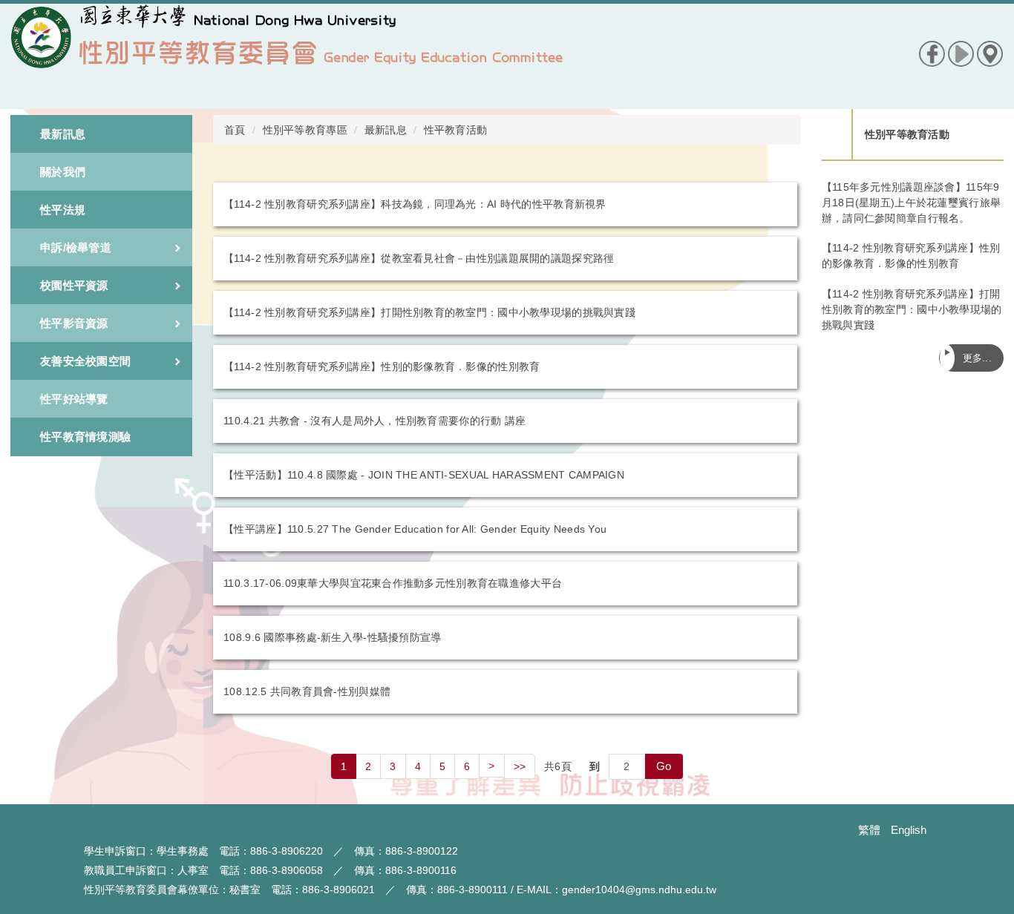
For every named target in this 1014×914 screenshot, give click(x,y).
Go (664, 766)
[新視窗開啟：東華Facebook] (932, 53)
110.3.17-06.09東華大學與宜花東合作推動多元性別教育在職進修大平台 (392, 583)
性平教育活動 (456, 130)
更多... (977, 358)
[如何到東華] (990, 53)
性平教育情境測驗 (85, 436)
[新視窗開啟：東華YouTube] (961, 53)
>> (520, 766)
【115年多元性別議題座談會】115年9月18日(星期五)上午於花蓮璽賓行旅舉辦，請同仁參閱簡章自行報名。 (911, 202)
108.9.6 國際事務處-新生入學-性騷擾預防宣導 (332, 637)
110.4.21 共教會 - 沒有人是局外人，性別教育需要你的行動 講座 (374, 421)
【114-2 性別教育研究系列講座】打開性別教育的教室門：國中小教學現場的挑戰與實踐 (429, 312)
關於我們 (62, 171)
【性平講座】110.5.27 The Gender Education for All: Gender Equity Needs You (414, 529)
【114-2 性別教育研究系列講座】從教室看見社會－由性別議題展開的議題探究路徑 (418, 258)
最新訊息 (62, 134)
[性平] (287, 56)
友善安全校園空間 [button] (85, 361)
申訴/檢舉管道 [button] (75, 247)
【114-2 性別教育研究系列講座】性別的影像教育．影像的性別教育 (381, 366)
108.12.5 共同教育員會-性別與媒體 (306, 691)
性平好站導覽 (74, 398)
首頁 (235, 130)
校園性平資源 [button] (74, 285)
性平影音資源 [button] (74, 323)
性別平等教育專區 (305, 130)
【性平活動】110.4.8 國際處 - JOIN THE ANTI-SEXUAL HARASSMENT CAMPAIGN (423, 475)
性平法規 (62, 209)
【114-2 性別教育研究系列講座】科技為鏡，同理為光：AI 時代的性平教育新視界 (414, 204)
